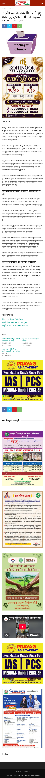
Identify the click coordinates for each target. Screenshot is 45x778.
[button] (3, 3)
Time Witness (8, 21)
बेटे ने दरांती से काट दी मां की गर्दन (12, 319)
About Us (18, 771)
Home (4, 8)
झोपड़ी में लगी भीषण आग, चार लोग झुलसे (14, 322)
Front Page (11, 8)
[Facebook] (4, 26)
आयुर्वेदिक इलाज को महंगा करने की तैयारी (15, 325)
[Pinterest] (14, 26)
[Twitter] (9, 26)
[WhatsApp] (19, 26)
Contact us (26, 771)
